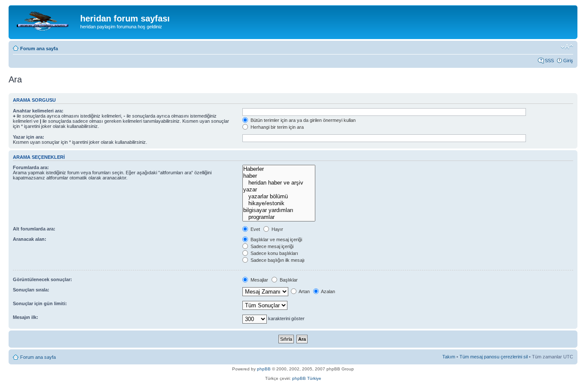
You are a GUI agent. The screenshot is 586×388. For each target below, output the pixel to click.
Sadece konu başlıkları (273, 253)
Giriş (568, 60)
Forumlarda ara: (31, 167)
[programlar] (278, 217)
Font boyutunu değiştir (567, 47)
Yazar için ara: (28, 136)
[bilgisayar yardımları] (278, 210)
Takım (448, 356)
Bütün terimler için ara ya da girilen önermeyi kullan (302, 120)
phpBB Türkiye (306, 378)
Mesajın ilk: (25, 317)
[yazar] (278, 189)
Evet (254, 229)
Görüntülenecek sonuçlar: (42, 279)
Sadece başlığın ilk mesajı (277, 260)
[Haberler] (278, 169)
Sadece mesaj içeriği (271, 246)
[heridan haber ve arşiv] (278, 182)
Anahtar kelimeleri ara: (38, 110)
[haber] (278, 176)
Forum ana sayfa (39, 48)
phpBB (264, 369)
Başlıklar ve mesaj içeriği (275, 239)
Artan (304, 291)
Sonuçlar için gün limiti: (40, 303)
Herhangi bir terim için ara (276, 127)
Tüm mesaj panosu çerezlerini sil (493, 356)
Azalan (327, 291)
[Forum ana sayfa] (45, 21)
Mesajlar (258, 279)
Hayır (276, 229)
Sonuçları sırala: (31, 289)
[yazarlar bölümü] (278, 196)
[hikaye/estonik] (278, 203)
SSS (549, 60)
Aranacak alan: (29, 239)
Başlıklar (288, 279)
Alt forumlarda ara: (34, 228)
